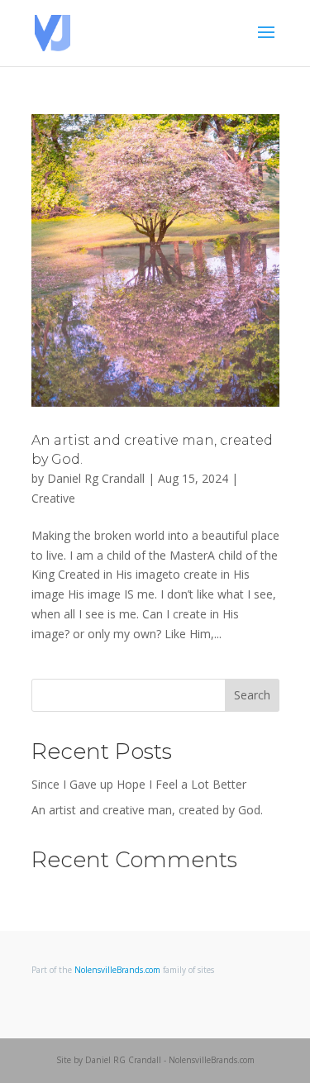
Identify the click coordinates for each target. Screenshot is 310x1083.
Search (252, 695)
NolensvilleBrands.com (117, 970)
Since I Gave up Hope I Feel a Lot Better (138, 784)
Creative (53, 498)
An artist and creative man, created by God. (147, 810)
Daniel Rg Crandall (96, 478)
